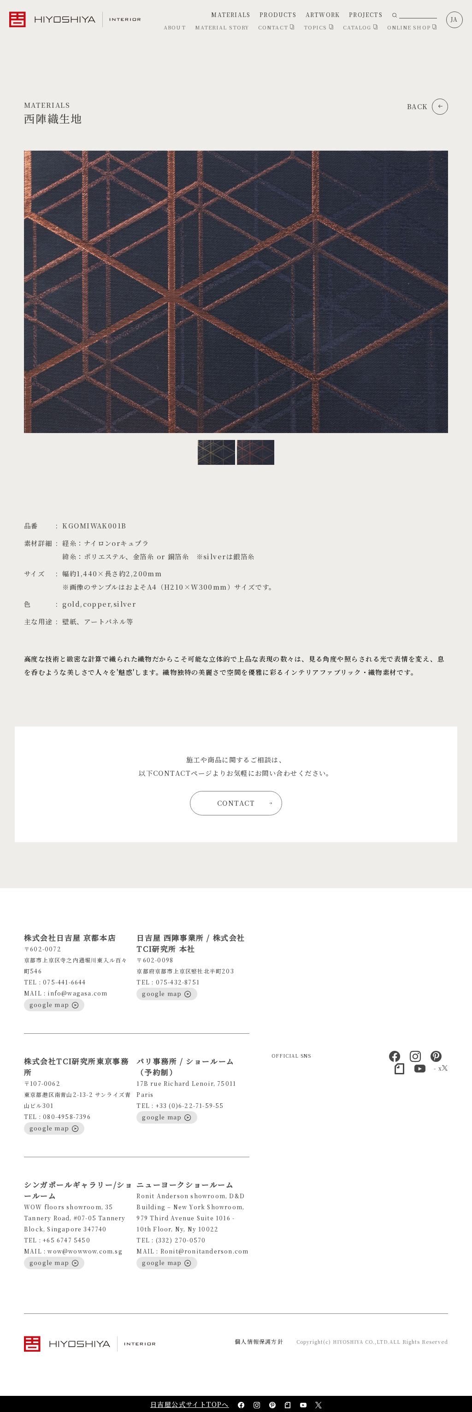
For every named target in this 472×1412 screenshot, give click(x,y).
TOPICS (316, 27)
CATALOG (358, 27)
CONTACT (274, 27)
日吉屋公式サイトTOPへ (189, 1404)
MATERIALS (230, 14)
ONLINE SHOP (409, 27)
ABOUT (175, 27)
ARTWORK (323, 14)
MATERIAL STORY (222, 27)
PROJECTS (366, 14)
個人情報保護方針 (259, 1341)
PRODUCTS (278, 14)
